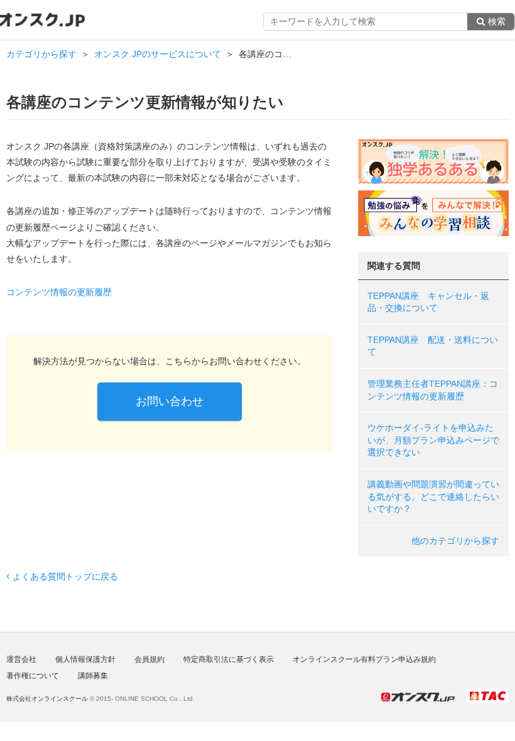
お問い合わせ (169, 401)
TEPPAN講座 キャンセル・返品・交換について (428, 302)
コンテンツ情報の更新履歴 (59, 292)
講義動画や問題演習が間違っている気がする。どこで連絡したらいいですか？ (433, 496)
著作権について (32, 675)
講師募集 (93, 675)
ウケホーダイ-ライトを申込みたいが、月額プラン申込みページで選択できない (433, 440)
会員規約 (149, 659)
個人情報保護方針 (85, 659)
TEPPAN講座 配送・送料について (432, 346)
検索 (497, 21)
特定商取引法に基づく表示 (228, 659)
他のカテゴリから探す (455, 541)
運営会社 (21, 659)
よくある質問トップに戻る (65, 576)
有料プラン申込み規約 (364, 659)
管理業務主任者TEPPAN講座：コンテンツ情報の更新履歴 (432, 390)
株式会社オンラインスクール (47, 698)
